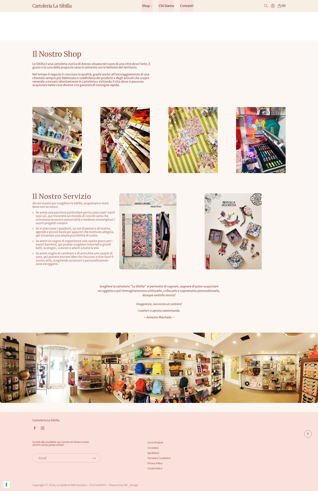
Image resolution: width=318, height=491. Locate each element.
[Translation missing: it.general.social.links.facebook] (34, 428)
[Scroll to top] (308, 436)
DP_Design (131, 485)
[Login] (273, 6)
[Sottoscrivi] (94, 458)
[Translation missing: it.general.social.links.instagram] (42, 428)
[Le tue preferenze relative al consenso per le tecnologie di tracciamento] (6, 484)
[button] (266, 6)
